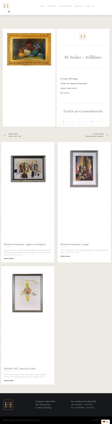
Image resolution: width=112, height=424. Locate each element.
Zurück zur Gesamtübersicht (83, 111)
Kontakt (87, 6)
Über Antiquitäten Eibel (65, 6)
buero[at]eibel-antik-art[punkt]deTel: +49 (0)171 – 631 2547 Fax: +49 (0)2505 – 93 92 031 (83, 404)
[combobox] (105, 422)
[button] (9, 11)
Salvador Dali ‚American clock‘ (20, 368)
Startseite (41, 6)
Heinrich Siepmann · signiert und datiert (25, 244)
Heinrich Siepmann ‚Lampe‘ (74, 244)
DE (93, 6)
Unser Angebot (51, 6)
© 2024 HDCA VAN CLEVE (100, 420)
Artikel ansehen (9, 258)
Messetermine (78, 6)
